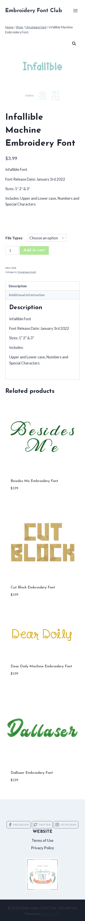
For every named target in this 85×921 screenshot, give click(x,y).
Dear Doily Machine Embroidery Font (41, 666)
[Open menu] (75, 10)
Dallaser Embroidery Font (32, 773)
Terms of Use (42, 840)
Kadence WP (50, 913)
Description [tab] (18, 286)
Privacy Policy (42, 848)
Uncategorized (27, 272)
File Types (13, 238)
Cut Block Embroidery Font (33, 587)
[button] (74, 43)
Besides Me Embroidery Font (34, 481)
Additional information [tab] (27, 295)
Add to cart (34, 250)
